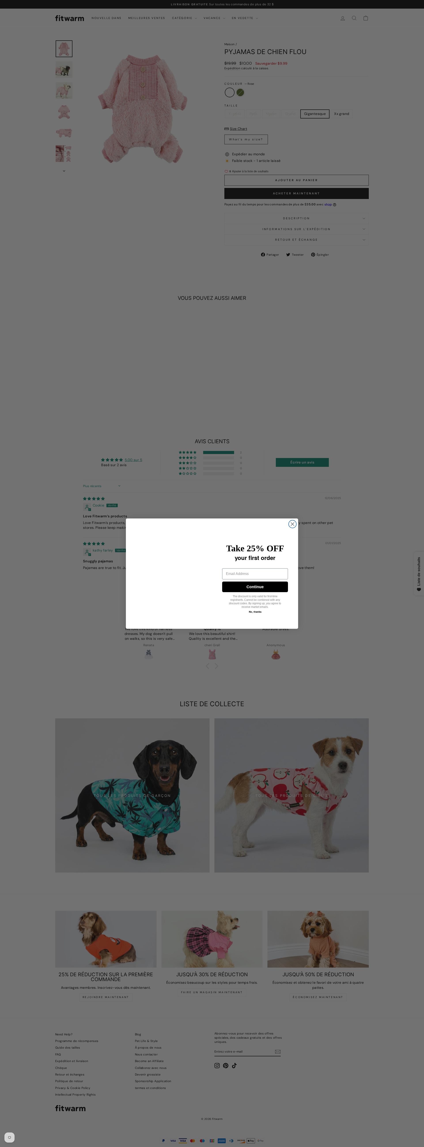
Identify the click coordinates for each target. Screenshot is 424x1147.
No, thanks (255, 611)
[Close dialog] (292, 524)
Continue (255, 587)
